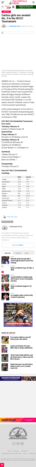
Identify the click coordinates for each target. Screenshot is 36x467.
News (25, 453)
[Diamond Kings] (18, 8)
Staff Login (32, 453)
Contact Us (24, 451)
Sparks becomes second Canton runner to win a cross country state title (21, 366)
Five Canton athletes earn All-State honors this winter (20, 338)
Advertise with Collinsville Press (12, 453)
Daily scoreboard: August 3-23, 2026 (21, 287)
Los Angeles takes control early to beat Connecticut (22, 296)
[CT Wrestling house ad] (18, 326)
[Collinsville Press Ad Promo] (18, 421)
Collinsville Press (14, 26)
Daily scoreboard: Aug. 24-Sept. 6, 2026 (22, 269)
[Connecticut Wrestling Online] (18, 381)
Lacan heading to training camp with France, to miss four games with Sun (22, 279)
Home (10, 451)
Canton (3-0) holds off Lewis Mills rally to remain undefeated (21, 347)
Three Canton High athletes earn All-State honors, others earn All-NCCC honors (22, 357)
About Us (16, 451)
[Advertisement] (18, 399)
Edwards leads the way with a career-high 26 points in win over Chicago (22, 261)
